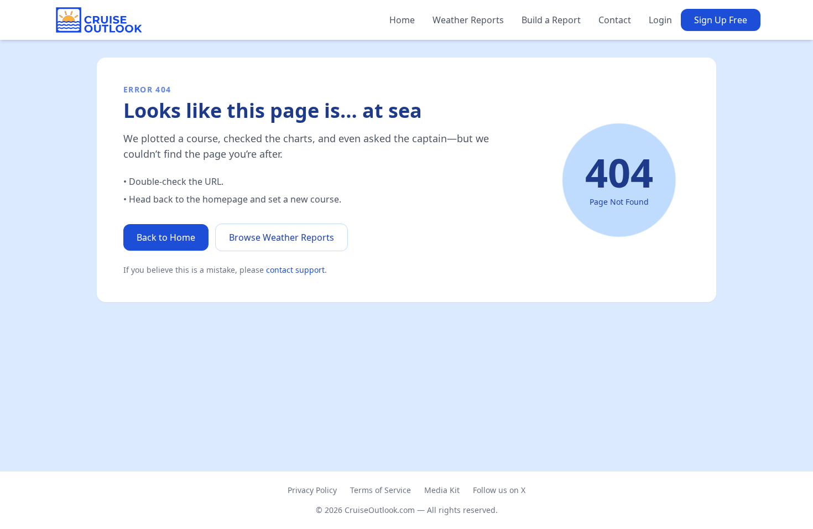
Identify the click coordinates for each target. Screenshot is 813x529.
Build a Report (551, 20)
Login (660, 20)
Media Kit (442, 490)
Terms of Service (380, 490)
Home (402, 20)
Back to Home (166, 237)
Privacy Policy (312, 490)
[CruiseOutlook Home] (99, 19)
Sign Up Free (720, 20)
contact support (295, 269)
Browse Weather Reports (281, 237)
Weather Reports (468, 20)
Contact (614, 20)
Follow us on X (499, 490)
